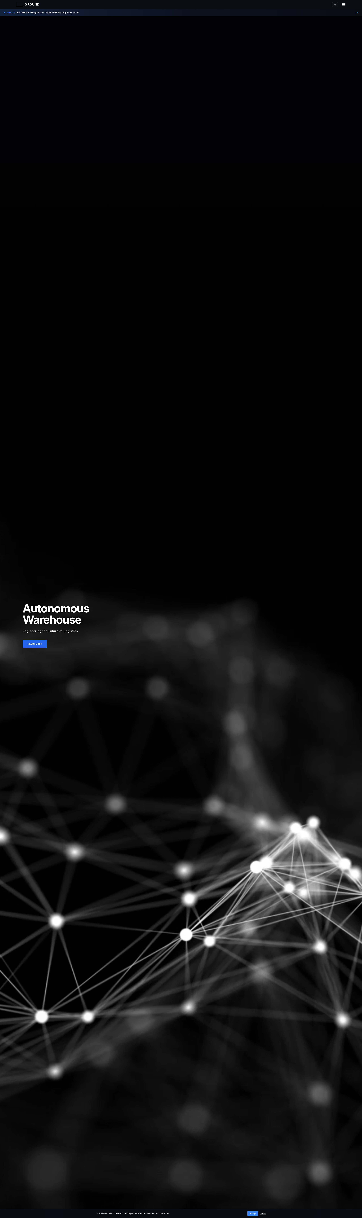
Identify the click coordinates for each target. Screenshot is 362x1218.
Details (263, 1213)
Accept (253, 1213)
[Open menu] (343, 4)
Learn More (35, 644)
